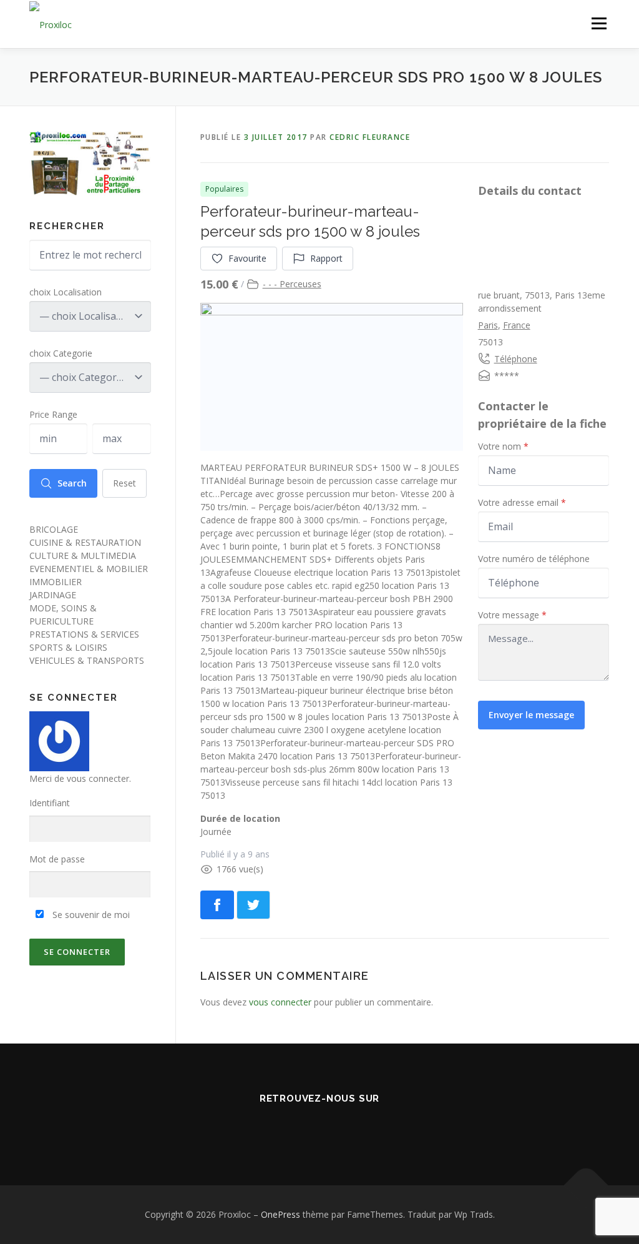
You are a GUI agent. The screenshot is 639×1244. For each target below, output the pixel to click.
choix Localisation (65, 292)
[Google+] (354, 1126)
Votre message (512, 615)
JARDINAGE (52, 595)
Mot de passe (57, 859)
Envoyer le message (531, 715)
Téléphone (515, 359)
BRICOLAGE (53, 529)
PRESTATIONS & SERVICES (84, 634)
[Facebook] (284, 1126)
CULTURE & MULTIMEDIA (82, 555)
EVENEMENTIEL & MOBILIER (88, 569)
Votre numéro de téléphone (534, 559)
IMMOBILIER (55, 582)
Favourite (247, 258)
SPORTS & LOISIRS (68, 647)
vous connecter (280, 1002)
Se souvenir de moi (90, 915)
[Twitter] (319, 1126)
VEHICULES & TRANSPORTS (86, 660)
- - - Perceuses (292, 284)
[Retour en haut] (586, 1185)
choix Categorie (60, 353)
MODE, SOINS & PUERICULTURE (63, 614)
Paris (488, 325)
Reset (124, 483)
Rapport (326, 258)
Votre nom (503, 446)
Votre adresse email (522, 502)
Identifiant (49, 803)
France (516, 325)
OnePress (280, 1214)
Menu (599, 23)
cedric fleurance (369, 137)
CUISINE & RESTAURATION (85, 542)
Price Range (53, 414)
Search (72, 483)
